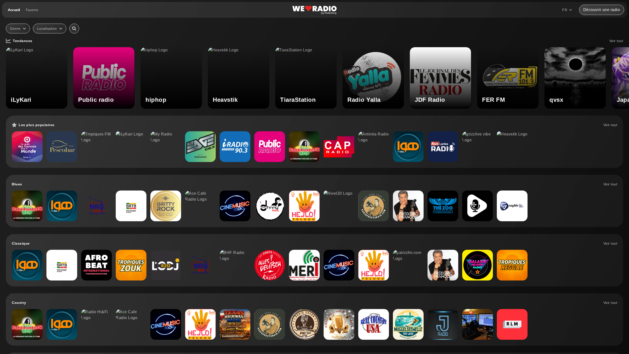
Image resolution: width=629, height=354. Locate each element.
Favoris (32, 10)
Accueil (14, 10)
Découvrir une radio (601, 10)
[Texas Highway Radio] (235, 324)
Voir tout (616, 41)
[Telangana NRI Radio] (96, 206)
